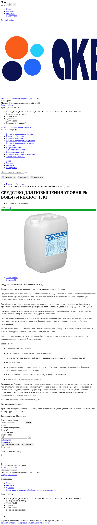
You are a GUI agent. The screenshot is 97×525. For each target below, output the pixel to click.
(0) (10, 208)
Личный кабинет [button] (8, 20)
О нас (8, 9)
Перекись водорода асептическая (20, 154)
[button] (20, 98)
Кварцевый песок (13, 147)
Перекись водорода (14, 138)
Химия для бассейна (15, 136)
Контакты (10, 13)
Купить (28, 423)
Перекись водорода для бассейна (20, 134)
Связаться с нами (9, 470)
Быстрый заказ (27, 444)
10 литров (8, 432)
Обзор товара (12, 278)
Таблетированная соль (15, 156)
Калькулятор (11, 16)
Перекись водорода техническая (20, 143)
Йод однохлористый (15, 152)
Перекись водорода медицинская (20, 141)
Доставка (10, 11)
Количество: (6, 435)
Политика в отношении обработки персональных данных (31, 490)
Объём (4, 430)
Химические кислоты (15, 150)
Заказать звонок (24, 127)
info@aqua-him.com (9, 475)
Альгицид (10, 145)
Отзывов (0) (11, 280)
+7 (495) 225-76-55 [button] (9, 467)
